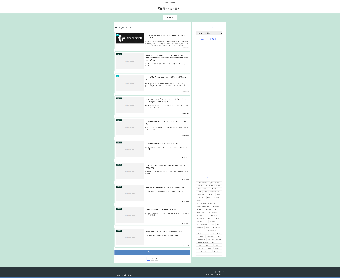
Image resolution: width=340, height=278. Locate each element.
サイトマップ (220, 272)
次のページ (153, 252)
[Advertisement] (209, 108)
